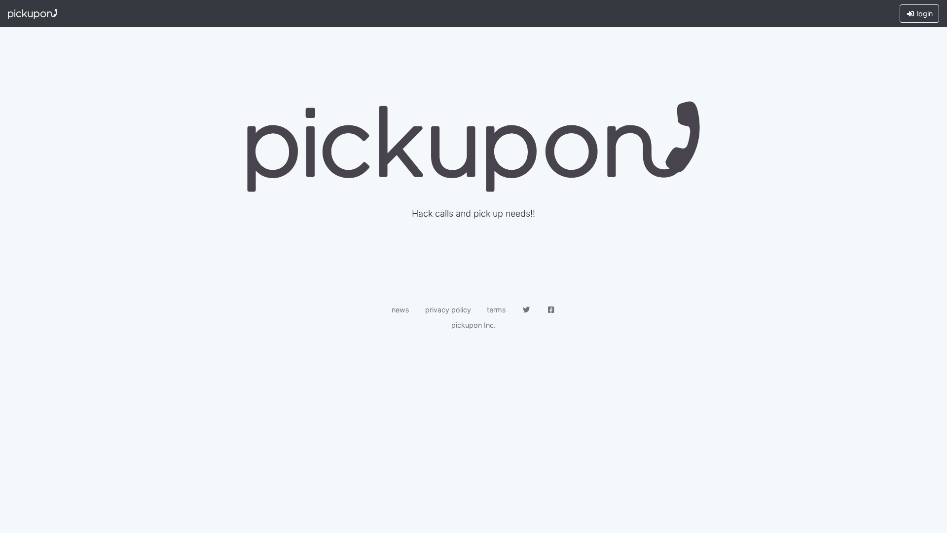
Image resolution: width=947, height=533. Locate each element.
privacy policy (448, 309)
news (400, 309)
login (924, 13)
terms (496, 309)
